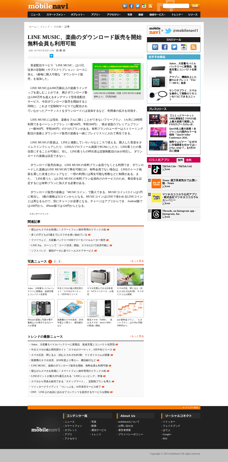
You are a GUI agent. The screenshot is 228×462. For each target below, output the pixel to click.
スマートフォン (73, 426)
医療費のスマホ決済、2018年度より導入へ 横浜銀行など (70, 322)
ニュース (70, 421)
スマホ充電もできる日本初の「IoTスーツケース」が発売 (100, 291)
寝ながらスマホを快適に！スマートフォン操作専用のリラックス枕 (68, 229)
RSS (165, 438)
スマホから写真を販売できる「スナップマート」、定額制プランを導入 (71, 381)
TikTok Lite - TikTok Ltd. (177, 166)
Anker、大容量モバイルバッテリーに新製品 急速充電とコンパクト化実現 (41, 291)
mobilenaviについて (128, 421)
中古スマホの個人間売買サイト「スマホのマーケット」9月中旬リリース (70, 291)
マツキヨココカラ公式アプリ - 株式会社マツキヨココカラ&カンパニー (180, 197)
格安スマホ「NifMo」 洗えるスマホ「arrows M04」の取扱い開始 (100, 322)
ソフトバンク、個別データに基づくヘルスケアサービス (62, 250)
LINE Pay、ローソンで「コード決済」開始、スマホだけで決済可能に (70, 245)
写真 (93, 421)
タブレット (71, 430)
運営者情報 (124, 430)
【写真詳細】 (111, 96)
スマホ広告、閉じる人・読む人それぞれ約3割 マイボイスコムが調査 (130, 291)
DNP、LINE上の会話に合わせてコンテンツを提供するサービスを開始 (70, 392)
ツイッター (169, 421)
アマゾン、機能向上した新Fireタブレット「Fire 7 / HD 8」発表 (183, 80)
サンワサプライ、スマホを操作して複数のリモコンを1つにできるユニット (183, 95)
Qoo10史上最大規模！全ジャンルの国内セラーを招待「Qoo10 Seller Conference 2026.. (183, 133)
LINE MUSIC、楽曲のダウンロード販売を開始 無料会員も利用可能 (69, 365)
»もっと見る (137, 261)
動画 (93, 426)
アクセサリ (71, 438)
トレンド (45, 26)
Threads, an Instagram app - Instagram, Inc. (179, 212)
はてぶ (166, 430)
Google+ (167, 434)
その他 (57, 26)
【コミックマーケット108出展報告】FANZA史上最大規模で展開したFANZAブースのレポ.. (182, 120)
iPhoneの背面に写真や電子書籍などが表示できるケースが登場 (40, 322)
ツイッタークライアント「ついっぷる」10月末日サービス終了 (66, 386)
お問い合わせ (125, 426)
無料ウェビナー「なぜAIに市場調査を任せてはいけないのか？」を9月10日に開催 (183, 146)
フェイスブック (171, 426)
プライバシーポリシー (130, 434)
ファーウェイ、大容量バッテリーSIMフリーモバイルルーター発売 (68, 240)
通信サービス (98, 430)
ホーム (33, 26)
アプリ (68, 434)
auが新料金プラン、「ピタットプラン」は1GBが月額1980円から (129, 322)
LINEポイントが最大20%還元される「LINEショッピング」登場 (66, 376)
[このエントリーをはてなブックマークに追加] (51, 57)
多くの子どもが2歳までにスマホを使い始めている (59, 234)
